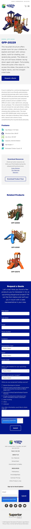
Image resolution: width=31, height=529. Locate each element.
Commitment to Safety (15, 464)
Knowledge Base (15, 474)
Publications (15, 471)
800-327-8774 (26, 1)
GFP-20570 (15, 272)
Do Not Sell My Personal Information (19, 523)
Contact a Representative (17, 1)
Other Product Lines (15, 481)
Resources (15, 468)
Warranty (15, 172)
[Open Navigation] (28, 6)
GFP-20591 (15, 247)
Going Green (15, 461)
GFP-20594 (15, 223)
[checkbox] (16, 395)
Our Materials (15, 170)
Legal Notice (25, 522)
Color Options (15, 168)
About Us (15, 454)
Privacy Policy (6, 523)
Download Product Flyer (15, 179)
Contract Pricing (15, 477)
